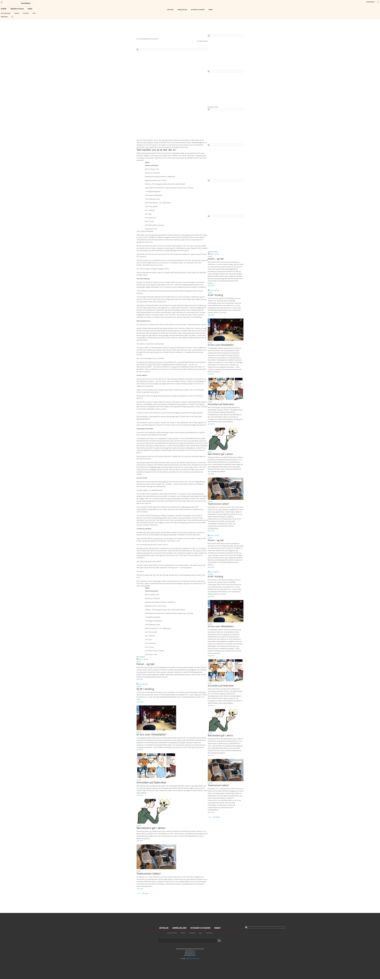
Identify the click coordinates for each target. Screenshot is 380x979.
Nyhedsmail (4, 17)
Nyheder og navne (198, 9)
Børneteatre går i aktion (151, 828)
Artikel (139, 662)
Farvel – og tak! (145, 664)
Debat (30, 9)
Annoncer (26, 13)
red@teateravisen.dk (192, 958)
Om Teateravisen (6, 13)
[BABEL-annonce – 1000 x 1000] (225, 36)
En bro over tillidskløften (151, 734)
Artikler (4, 9)
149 (143, 893)
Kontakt (17, 13)
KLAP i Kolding (145, 689)
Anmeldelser (25, 3)
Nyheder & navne (17, 9)
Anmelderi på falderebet (151, 782)
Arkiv (34, 13)
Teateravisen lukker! (149, 873)
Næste (146, 893)
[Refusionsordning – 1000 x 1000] (225, 72)
